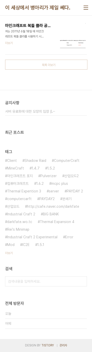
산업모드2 (71, 176)
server (54, 191)
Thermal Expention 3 (24, 191)
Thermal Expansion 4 (57, 222)
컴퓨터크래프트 (18, 183)
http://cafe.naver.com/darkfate (53, 206)
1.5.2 (51, 168)
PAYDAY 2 (75, 191)
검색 (82, 281)
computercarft (19, 199)
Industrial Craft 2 (21, 214)
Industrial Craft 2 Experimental (32, 237)
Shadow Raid (35, 161)
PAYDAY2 (47, 199)
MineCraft (15, 168)
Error (69, 237)
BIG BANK (51, 214)
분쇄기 (67, 199)
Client (12, 161)
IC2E (26, 245)
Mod (11, 245)
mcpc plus (59, 183)
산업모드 (13, 206)
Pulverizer (48, 176)
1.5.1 (40, 245)
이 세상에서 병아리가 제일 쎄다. (37, 7)
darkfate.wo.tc (19, 222)
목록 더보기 (48, 65)
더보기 (9, 253)
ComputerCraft (66, 161)
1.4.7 (36, 168)
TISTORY (47, 345)
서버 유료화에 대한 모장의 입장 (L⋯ (30, 111)
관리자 (63, 345)
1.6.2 (40, 183)
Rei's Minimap (18, 229)
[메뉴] (86, 8)
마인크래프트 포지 (20, 176)
